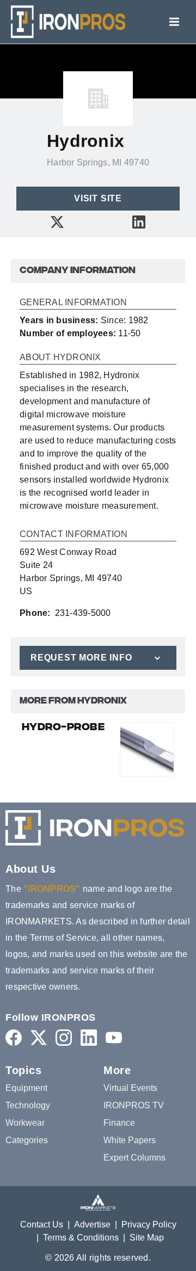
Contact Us (41, 1224)
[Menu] (174, 22)
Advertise (92, 1224)
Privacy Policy (148, 1224)
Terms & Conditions (81, 1237)
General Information (73, 302)
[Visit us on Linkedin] (138, 222)
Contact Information (73, 534)
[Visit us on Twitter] (57, 222)
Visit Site (98, 198)
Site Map (147, 1237)
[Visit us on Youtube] (114, 1037)
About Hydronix (60, 357)
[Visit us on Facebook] (13, 1037)
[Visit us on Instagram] (64, 1037)
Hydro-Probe (63, 728)
